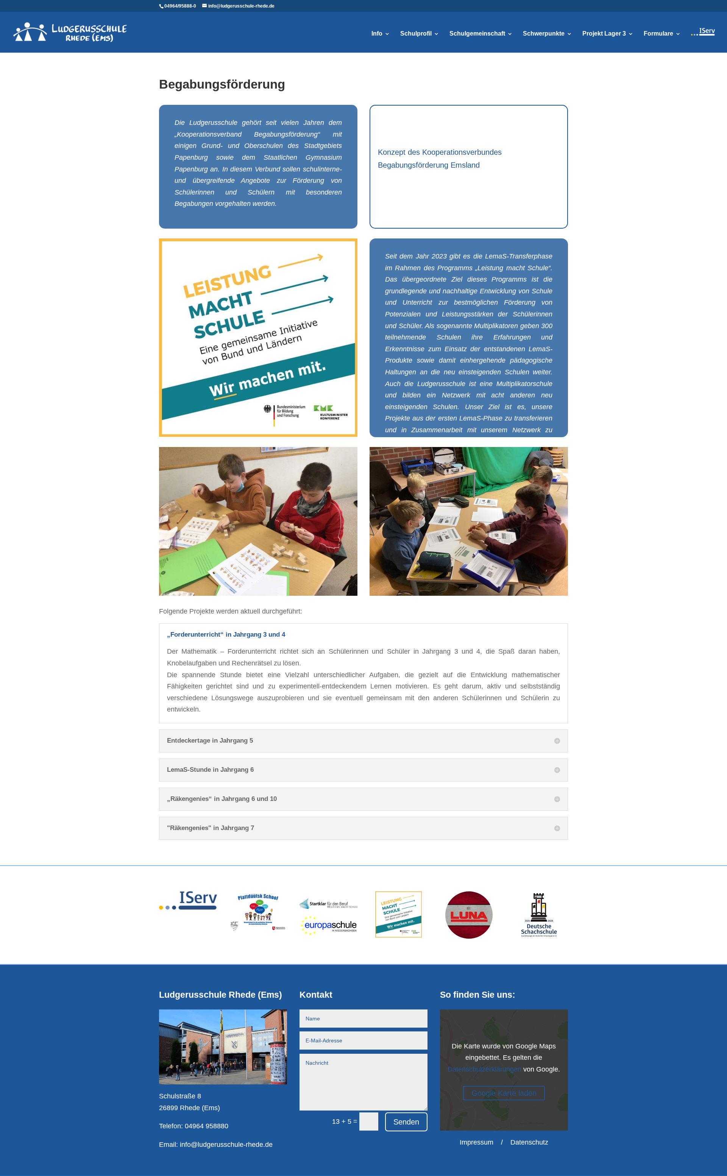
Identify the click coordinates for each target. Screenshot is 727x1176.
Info (376, 34)
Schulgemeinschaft (477, 34)
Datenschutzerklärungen (484, 1069)
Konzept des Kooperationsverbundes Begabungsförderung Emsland (440, 158)
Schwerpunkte (544, 34)
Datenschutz (529, 1142)
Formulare (658, 34)
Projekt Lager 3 (604, 34)
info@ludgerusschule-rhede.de (226, 1144)
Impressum (476, 1142)
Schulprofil (416, 34)
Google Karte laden (504, 1093)
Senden (406, 1122)
